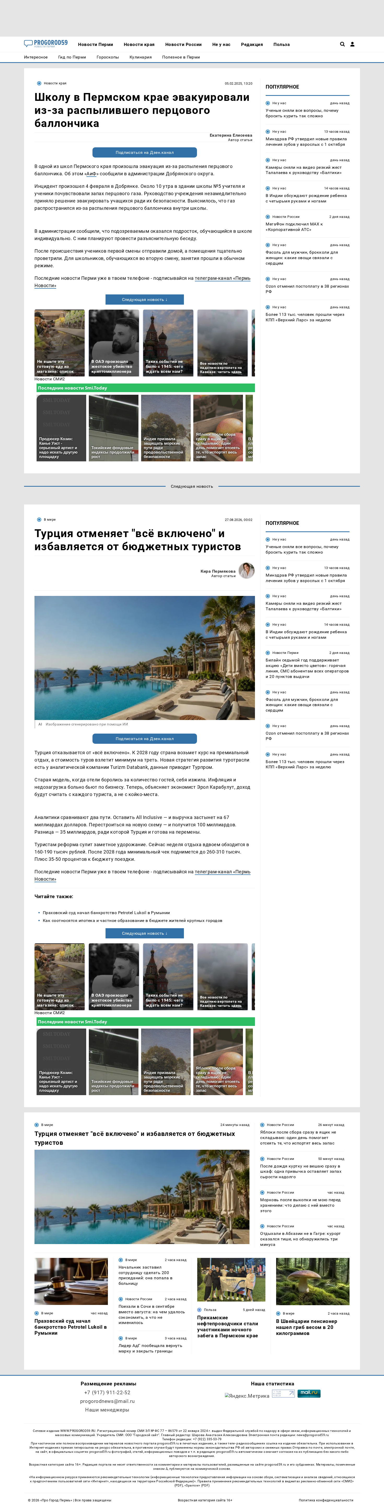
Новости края (55, 83)
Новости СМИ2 (49, 378)
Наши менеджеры (107, 1410)
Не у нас (279, 103)
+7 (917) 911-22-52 (107, 1393)
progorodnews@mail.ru (107, 1401)
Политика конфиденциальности (326, 1500)
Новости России (286, 216)
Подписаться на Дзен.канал (145, 152)
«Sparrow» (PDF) (197, 1485)
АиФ (91, 173)
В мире (50, 519)
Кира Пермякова (218, 571)
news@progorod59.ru (313, 1435)
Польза (210, 1310)
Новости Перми (285, 653)
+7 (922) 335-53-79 (207, 1439)
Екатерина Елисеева (231, 135)
